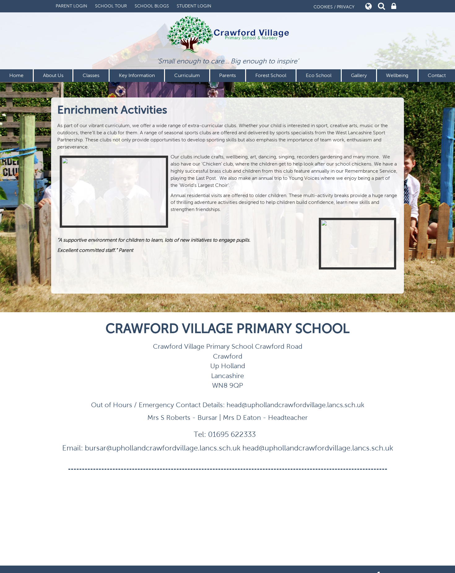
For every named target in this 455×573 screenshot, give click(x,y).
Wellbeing (397, 75)
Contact (437, 75)
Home (16, 75)
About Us (53, 75)
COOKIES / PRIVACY (334, 7)
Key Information (137, 75)
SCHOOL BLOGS (152, 6)
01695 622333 (232, 434)
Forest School (270, 75)
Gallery (359, 75)
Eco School (319, 75)
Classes (91, 75)
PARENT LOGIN (71, 6)
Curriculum (187, 75)
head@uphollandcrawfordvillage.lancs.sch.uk (317, 448)
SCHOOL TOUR (111, 6)
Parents (227, 75)
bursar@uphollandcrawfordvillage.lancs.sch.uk (162, 448)
